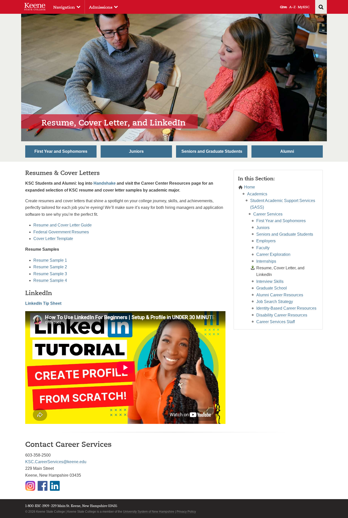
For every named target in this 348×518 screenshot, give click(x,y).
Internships (266, 261)
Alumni (287, 151)
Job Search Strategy (274, 301)
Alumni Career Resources (279, 295)
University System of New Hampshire (148, 511)
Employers (266, 241)
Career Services (268, 214)
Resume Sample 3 (50, 274)
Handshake (104, 183)
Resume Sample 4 (50, 280)
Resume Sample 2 (50, 267)
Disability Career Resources (281, 315)
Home (249, 187)
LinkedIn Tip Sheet (43, 303)
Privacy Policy (186, 511)
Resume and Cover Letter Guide (62, 225)
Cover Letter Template (53, 238)
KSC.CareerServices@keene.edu (55, 462)
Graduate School (271, 288)
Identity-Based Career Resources (286, 308)
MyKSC (304, 7)
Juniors (136, 151)
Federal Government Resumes (61, 232)
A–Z (292, 7)
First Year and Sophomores (60, 151)
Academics (257, 194)
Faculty (263, 248)
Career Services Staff (275, 322)
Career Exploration (273, 254)
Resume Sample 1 (50, 260)
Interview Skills (270, 281)
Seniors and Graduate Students (211, 151)
